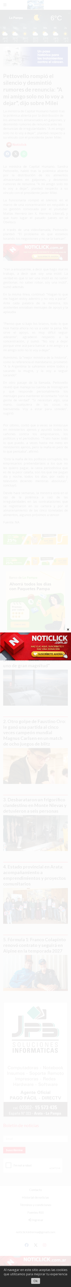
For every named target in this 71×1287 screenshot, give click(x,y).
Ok (36, 1281)
